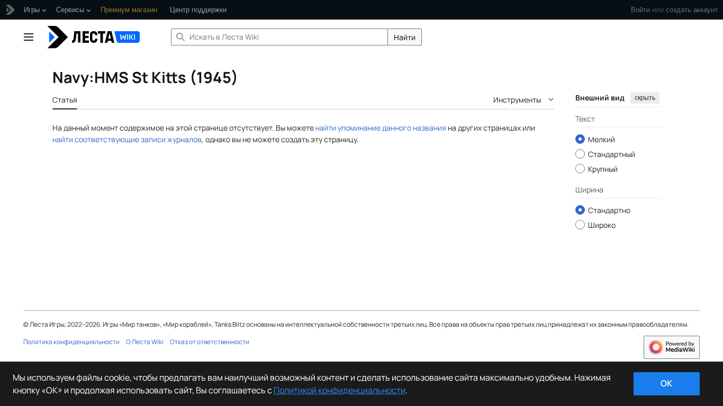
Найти (404, 37)
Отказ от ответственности (209, 341)
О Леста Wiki (145, 341)
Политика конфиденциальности (71, 341)
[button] (28, 37)
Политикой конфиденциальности (339, 390)
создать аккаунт (692, 10)
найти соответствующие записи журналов (127, 139)
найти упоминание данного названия (380, 128)
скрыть (645, 98)
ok (666, 383)
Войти (640, 10)
